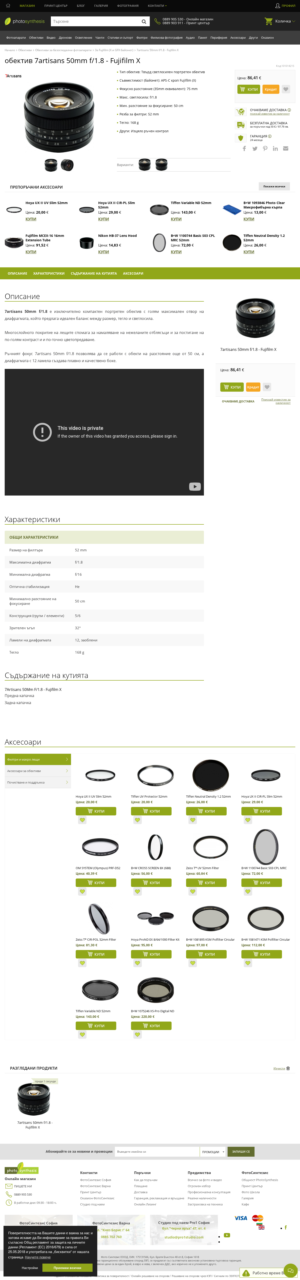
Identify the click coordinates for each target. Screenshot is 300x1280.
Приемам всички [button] (67, 1267)
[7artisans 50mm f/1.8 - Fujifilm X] (255, 318)
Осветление (83, 37)
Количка (283, 21)
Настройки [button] (30, 1267)
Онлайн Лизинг (145, 1204)
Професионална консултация (209, 1192)
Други (253, 37)
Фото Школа (251, 1192)
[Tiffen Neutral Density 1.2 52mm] (232, 242)
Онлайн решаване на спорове (150, 1276)
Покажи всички (274, 186)
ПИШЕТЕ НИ (23, 1186)
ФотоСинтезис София (95, 1180)
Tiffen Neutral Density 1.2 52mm (208, 796)
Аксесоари (238, 37)
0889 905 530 (23, 1194)
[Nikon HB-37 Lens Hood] (86, 242)
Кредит (271, 89)
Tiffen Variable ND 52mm (191, 203)
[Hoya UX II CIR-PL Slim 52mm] (86, 210)
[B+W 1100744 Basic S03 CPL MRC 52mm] (159, 242)
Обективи (36, 37)
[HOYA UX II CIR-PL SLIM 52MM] (265, 775)
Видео (51, 37)
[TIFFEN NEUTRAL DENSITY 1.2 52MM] (210, 775)
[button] (245, 150)
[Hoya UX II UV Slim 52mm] (14, 210)
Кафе (245, 1204)
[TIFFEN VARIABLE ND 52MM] (100, 990)
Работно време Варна (273, 1273)
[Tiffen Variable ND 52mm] (159, 210)
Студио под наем (92, 1204)
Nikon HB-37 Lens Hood (117, 235)
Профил (288, 6)
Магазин (27, 6)
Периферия (218, 37)
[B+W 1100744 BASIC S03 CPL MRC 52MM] (265, 847)
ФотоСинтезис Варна (95, 1186)
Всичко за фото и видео (205, 1180)
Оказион (267, 37)
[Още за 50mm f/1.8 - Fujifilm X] (33, 1099)
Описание (17, 273)
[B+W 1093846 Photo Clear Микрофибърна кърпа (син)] (232, 210)
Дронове (65, 37)
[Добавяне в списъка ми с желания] (286, 89)
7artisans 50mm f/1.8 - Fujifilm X (248, 349)
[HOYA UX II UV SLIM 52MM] (100, 775)
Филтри (141, 37)
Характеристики (49, 273)
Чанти (99, 37)
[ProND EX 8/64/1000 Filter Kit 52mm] (155, 918)
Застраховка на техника (205, 1204)
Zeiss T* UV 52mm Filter (202, 868)
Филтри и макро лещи (23, 759)
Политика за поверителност (111, 1276)
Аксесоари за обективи (24, 771)
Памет (202, 37)
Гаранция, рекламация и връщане (159, 1198)
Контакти (156, 6)
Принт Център (90, 1192)
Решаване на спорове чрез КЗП (192, 1276)
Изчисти (279, 1068)
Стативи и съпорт (120, 37)
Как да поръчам (146, 1180)
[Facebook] (286, 1228)
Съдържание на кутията (94, 273)
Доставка (140, 1192)
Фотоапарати (16, 37)
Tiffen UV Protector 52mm (149, 796)
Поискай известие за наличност (270, 113)
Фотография (128, 6)
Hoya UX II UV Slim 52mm (47, 203)
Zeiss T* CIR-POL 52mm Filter (96, 939)
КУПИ (31, 219)
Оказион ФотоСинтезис (97, 1198)
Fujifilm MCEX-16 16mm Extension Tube (45, 237)
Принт (56, 6)
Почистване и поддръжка (26, 782)
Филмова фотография (167, 37)
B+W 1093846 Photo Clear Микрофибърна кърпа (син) (264, 207)
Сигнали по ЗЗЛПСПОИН (229, 1276)
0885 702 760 (111, 1237)
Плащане (140, 1186)
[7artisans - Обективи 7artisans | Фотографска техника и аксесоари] (13, 76)
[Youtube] (226, 1236)
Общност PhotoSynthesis (260, 1180)
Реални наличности (202, 1198)
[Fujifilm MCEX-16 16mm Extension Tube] (14, 242)
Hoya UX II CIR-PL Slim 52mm (261, 796)
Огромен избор (199, 1186)
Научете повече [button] (38, 1256)
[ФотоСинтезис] (25, 21)
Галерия (101, 6)
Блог (81, 6)
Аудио (190, 37)
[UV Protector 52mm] (155, 775)
